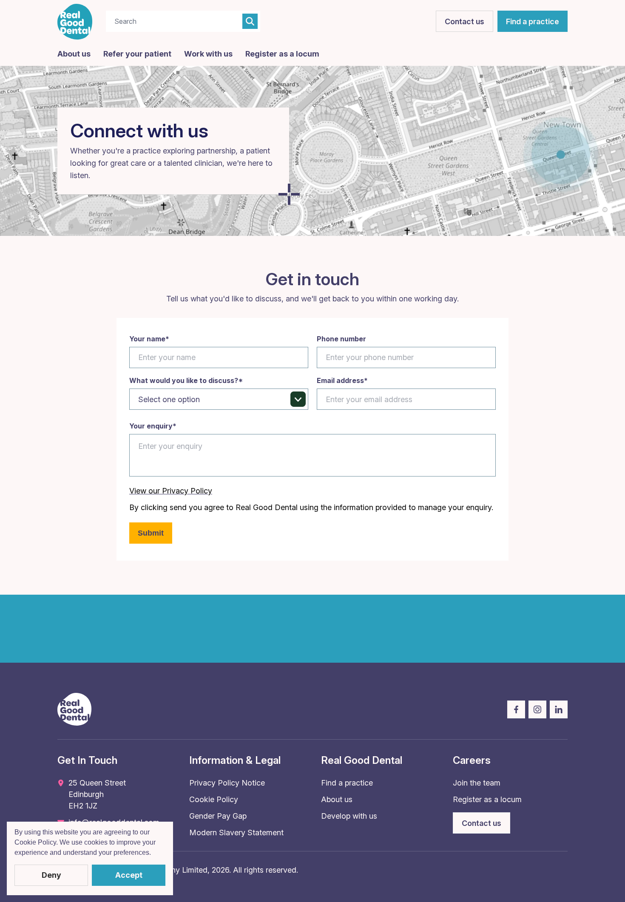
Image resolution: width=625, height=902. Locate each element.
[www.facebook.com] (516, 709)
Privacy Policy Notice (227, 782)
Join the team (476, 782)
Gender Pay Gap (218, 815)
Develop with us (349, 815)
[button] (154, 853)
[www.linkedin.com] (559, 709)
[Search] (250, 21)
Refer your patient (137, 53)
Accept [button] (128, 875)
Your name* (149, 339)
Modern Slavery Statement (236, 832)
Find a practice (347, 782)
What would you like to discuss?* (186, 381)
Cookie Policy (213, 799)
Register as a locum (282, 53)
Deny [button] (51, 875)
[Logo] (75, 22)
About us (74, 53)
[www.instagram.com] (537, 709)
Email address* (342, 381)
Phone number (341, 339)
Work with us (208, 53)
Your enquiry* (152, 426)
